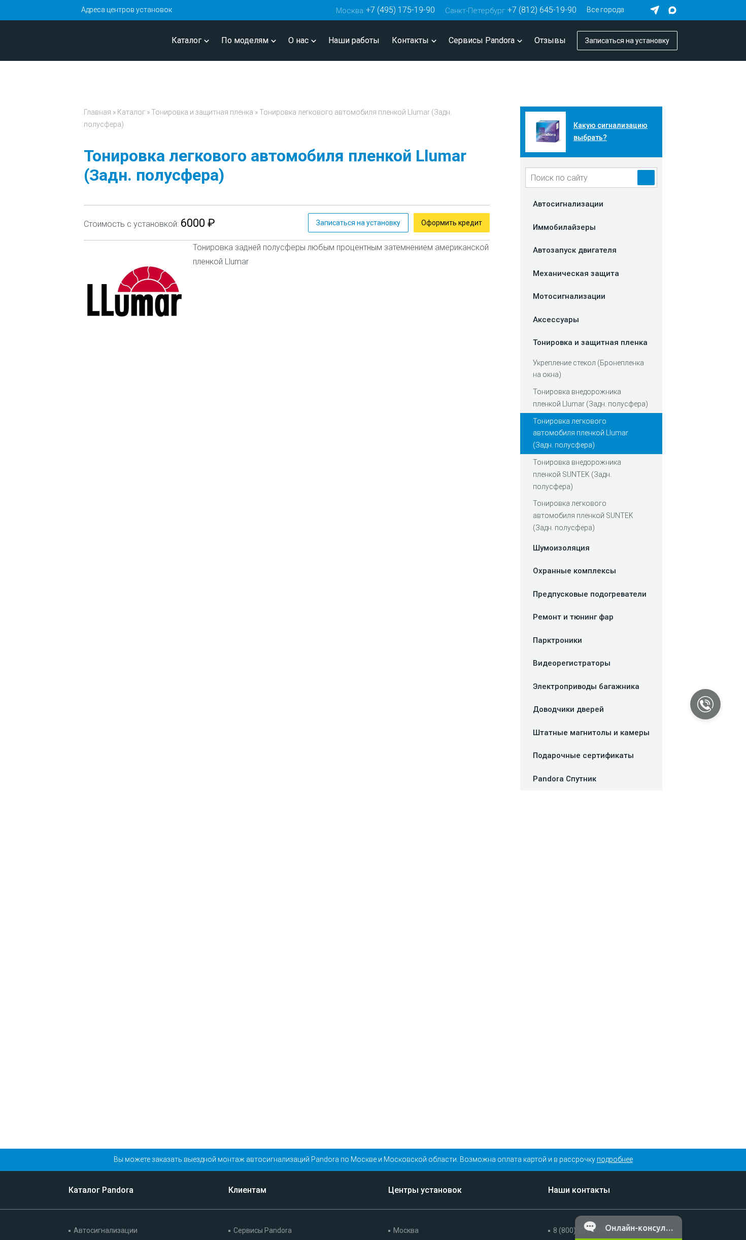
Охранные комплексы (574, 570)
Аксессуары (556, 319)
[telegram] (655, 10)
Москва (406, 1230)
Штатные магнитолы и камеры (591, 732)
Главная (97, 112)
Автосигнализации (568, 204)
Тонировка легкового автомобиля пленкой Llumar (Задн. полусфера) (580, 433)
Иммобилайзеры (564, 227)
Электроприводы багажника (586, 686)
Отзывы (550, 40)
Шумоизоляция (561, 548)
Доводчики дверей (568, 709)
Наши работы (354, 40)
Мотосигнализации (569, 296)
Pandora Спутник (564, 778)
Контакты (410, 40)
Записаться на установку (358, 223)
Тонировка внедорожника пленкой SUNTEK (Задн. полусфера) (577, 474)
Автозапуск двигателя (575, 250)
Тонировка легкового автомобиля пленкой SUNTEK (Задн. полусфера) (583, 515)
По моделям (244, 40)
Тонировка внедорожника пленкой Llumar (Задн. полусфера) (590, 398)
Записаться (627, 41)
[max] (672, 10)
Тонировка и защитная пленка (202, 112)
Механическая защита (576, 273)
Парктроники (557, 640)
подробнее (615, 1159)
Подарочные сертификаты (583, 755)
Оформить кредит (451, 223)
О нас (298, 40)
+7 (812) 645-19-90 (511, 10)
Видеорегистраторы (572, 663)
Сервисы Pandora (482, 40)
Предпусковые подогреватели (590, 594)
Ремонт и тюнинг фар (573, 617)
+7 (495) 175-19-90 (385, 10)
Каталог (186, 40)
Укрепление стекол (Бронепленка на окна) (588, 369)
